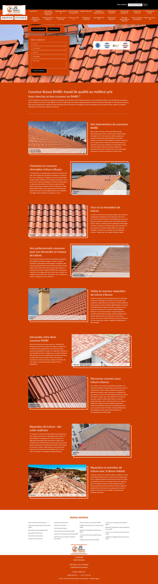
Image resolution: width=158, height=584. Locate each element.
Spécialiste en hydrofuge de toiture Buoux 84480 (90, 531)
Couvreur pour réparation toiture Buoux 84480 (66, 534)
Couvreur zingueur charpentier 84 (73, 12)
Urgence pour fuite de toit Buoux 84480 (64, 531)
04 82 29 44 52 (7, 18)
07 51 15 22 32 (20, 18)
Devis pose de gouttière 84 (124, 12)
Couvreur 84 (33, 11)
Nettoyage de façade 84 (86, 18)
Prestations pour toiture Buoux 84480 (89, 540)
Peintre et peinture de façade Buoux (37, 522)
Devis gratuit (84, 578)
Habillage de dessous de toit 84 (99, 12)
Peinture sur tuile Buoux (60, 525)
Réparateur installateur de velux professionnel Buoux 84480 (117, 528)
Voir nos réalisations (39, 29)
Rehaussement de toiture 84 (48, 18)
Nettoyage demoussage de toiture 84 (124, 19)
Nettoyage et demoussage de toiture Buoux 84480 (39, 526)
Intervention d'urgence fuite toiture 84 (48, 13)
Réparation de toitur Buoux (35, 533)
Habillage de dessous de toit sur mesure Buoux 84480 (91, 526)
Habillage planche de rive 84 (61, 18)
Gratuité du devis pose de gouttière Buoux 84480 (90, 536)
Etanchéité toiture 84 (99, 18)
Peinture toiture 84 (86, 11)
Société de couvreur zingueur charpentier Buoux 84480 (64, 538)
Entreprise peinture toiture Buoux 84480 (90, 522)
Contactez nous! (53, 29)
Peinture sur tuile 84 (73, 18)
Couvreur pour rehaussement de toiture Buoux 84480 (117, 533)
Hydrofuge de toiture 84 (112, 12)
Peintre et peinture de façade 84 (137, 18)
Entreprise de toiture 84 (137, 12)
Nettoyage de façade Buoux (61, 522)
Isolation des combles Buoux (35, 539)
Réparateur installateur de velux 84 (35, 19)
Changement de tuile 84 (150, 12)
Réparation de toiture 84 (112, 18)
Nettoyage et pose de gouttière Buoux (38, 530)
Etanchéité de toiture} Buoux (35, 536)
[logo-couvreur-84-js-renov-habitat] (14, 10)
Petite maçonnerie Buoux (60, 528)
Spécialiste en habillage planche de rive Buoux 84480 (117, 538)
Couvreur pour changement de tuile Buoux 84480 (116, 523)
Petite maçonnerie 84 (149, 18)
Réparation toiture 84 (60, 12)
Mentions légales (94, 578)
